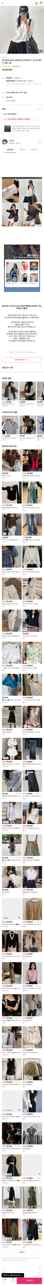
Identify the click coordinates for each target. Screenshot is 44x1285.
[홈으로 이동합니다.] (36, 2)
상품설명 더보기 (20, 360)
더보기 (28, 131)
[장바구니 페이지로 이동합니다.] (41, 2)
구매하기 (29, 1281)
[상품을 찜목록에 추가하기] (16, 398)
